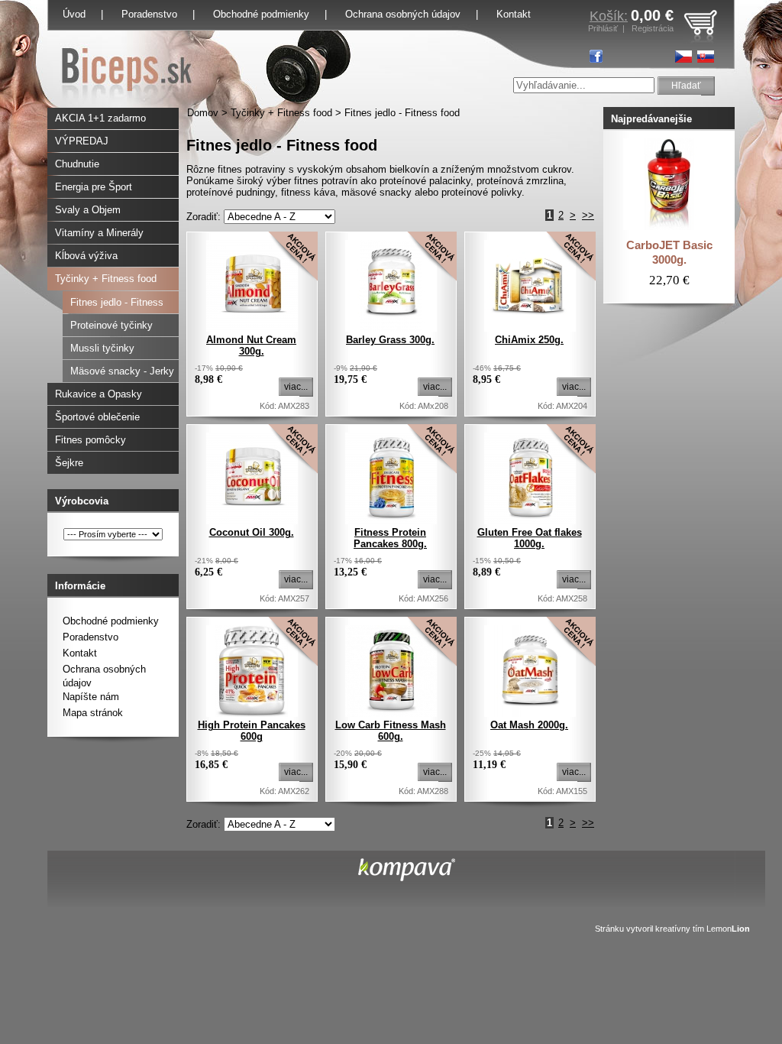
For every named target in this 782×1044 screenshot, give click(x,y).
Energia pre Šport (93, 187)
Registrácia (653, 28)
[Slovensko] (705, 56)
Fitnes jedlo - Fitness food (402, 112)
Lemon (728, 928)
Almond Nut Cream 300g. (251, 345)
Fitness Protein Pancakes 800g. (390, 538)
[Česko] (683, 56)
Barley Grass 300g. (390, 339)
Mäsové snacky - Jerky (122, 371)
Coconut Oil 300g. (251, 532)
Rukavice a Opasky (98, 394)
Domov (202, 112)
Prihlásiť (603, 28)
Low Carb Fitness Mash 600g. (390, 730)
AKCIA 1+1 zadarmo (100, 118)
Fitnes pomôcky (90, 440)
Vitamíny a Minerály (99, 232)
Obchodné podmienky (261, 14)
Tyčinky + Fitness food (281, 112)
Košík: (609, 16)
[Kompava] (406, 878)
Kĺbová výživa (86, 255)
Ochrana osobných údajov (402, 14)
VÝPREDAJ (81, 141)
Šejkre (69, 463)
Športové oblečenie (97, 417)
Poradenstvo (149, 14)
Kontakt (80, 653)
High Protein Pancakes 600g (251, 730)
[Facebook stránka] (596, 56)
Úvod (74, 14)
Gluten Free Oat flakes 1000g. (529, 538)
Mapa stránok (93, 712)
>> (588, 215)
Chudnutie (77, 164)
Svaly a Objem (88, 210)
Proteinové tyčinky (111, 325)
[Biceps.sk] (126, 104)
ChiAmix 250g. (529, 339)
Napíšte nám (91, 696)
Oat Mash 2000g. (529, 725)
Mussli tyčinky (102, 348)
